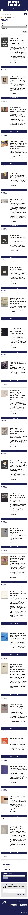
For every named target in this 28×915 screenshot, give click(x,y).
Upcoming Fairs (7, 864)
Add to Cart (13, 67)
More (17, 60)
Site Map (25, 910)
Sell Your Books (7, 866)
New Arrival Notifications (8, 17)
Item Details (3, 69)
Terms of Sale (7, 869)
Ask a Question (4, 70)
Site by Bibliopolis (24, 912)
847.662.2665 (16, 902)
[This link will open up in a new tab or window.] (12, 905)
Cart (14, 8)
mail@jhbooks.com (23, 902)
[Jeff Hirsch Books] (14, 4)
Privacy (16, 910)
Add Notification (20, 894)
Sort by (2, 23)
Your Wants (6, 867)
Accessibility (20, 910)
